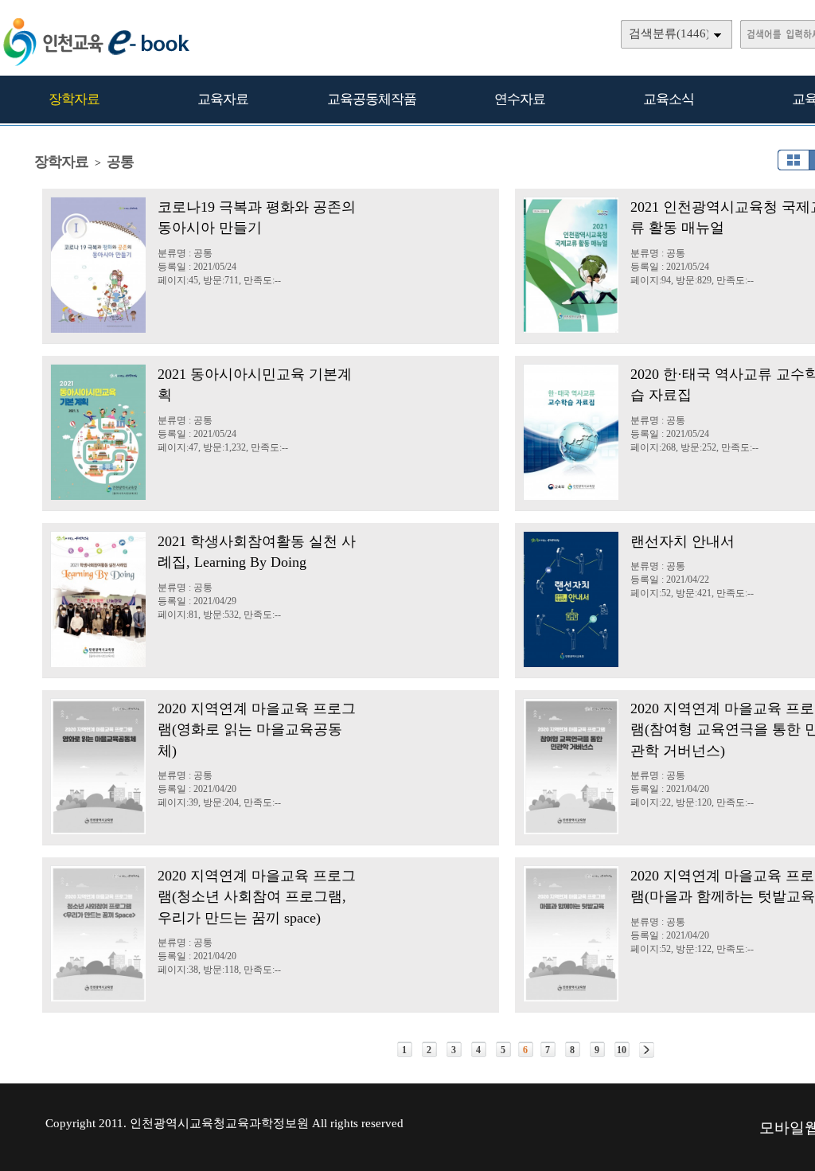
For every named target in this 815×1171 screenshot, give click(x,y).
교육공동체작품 (371, 99)
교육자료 (222, 99)
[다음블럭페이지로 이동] (647, 1050)
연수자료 (519, 99)
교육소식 (668, 99)
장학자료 (74, 99)
